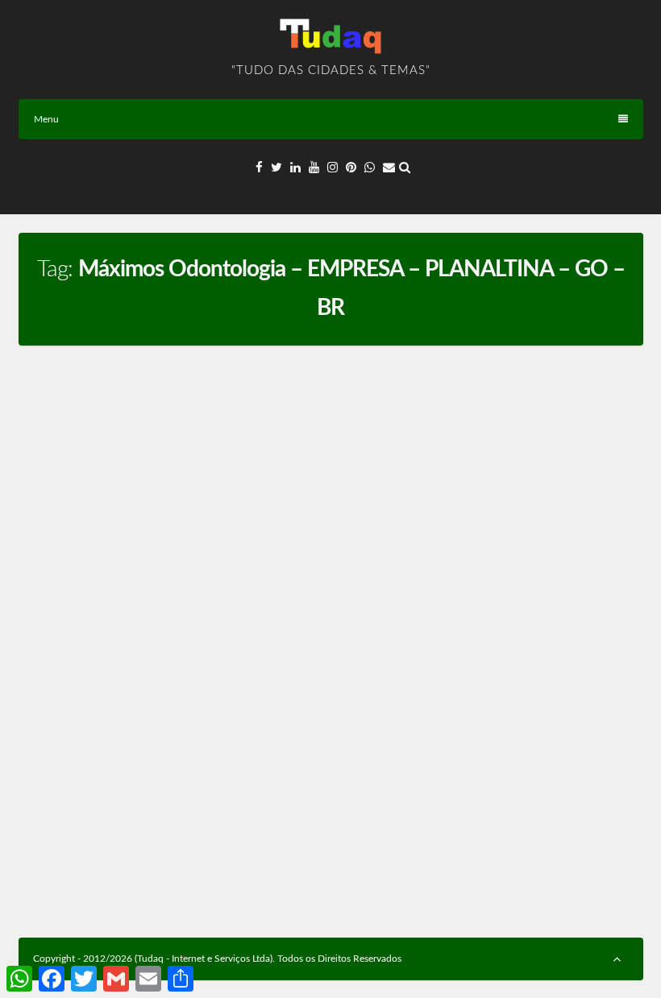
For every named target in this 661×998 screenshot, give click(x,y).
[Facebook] (259, 168)
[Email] (389, 168)
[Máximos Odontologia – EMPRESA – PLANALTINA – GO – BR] (170, 475)
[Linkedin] (295, 168)
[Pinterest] (351, 168)
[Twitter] (276, 168)
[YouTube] (314, 168)
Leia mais (276, 879)
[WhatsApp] (369, 168)
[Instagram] (332, 168)
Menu (46, 119)
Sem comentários (186, 670)
